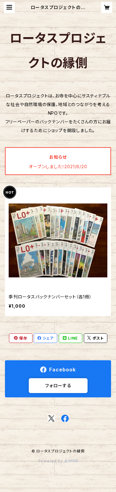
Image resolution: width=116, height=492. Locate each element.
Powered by (51, 461)
